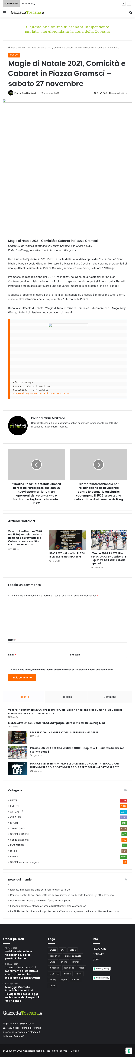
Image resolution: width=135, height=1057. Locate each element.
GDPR (96, 959)
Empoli (53, 961)
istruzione (69, 967)
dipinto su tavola (73, 955)
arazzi (53, 950)
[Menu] (4, 14)
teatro (64, 979)
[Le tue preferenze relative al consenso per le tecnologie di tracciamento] (129, 1051)
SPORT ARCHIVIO (20, 834)
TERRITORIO (17, 828)
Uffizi (52, 985)
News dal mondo (20, 879)
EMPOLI (14, 856)
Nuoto (79, 973)
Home (13, 47)
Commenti (110, 696)
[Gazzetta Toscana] (67, 28)
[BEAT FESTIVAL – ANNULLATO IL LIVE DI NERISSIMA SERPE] (67, 540)
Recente (24, 696)
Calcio (72, 950)
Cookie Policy (102, 978)
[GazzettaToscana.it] (27, 12)
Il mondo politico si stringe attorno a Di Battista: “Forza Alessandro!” (48, 906)
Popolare (66, 696)
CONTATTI (99, 954)
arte (63, 950)
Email (12, 654)
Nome (12, 639)
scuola (53, 979)
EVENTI (23, 47)
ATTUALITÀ (16, 811)
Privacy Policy (102, 968)
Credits (75, 1050)
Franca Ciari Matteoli (25, 93)
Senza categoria (19, 839)
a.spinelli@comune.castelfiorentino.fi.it (41, 393)
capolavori (55, 955)
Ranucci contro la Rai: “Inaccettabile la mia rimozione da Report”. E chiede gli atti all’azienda (62, 895)
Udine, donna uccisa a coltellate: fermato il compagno (40, 900)
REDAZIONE (99, 948)
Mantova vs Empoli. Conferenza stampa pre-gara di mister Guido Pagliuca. (56, 723)
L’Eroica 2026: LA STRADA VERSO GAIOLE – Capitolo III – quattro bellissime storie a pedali (108, 558)
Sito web (75, 654)
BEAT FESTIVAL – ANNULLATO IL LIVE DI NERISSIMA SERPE (53, 3)
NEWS (13, 800)
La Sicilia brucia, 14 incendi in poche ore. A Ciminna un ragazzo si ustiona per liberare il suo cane (64, 911)
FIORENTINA (17, 845)
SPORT (14, 822)
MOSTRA (54, 973)
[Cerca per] (130, 14)
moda (81, 967)
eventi (64, 961)
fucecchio (54, 967)
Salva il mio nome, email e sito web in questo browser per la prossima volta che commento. (62, 669)
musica (67, 973)
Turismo (75, 979)
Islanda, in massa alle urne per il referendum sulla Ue (40, 889)
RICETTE (15, 850)
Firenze (75, 961)
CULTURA (15, 817)
